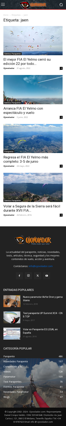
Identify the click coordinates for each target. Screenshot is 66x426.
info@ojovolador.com (41, 266)
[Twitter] (37, 275)
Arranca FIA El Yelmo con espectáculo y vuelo (23, 110)
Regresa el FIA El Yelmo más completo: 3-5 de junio (25, 159)
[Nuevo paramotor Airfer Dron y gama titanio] (11, 301)
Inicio (5, 15)
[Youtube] (46, 275)
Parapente (8, 151)
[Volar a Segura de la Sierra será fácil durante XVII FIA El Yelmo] (33, 187)
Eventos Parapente (12, 54)
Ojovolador (8, 68)
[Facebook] (19, 275)
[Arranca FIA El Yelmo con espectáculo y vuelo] (33, 89)
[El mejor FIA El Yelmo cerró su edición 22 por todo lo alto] (33, 40)
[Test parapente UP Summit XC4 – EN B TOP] (11, 317)
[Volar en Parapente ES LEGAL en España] (11, 334)
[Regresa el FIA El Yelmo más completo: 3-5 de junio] (33, 138)
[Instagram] (28, 275)
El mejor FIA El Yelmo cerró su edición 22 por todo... (27, 61)
